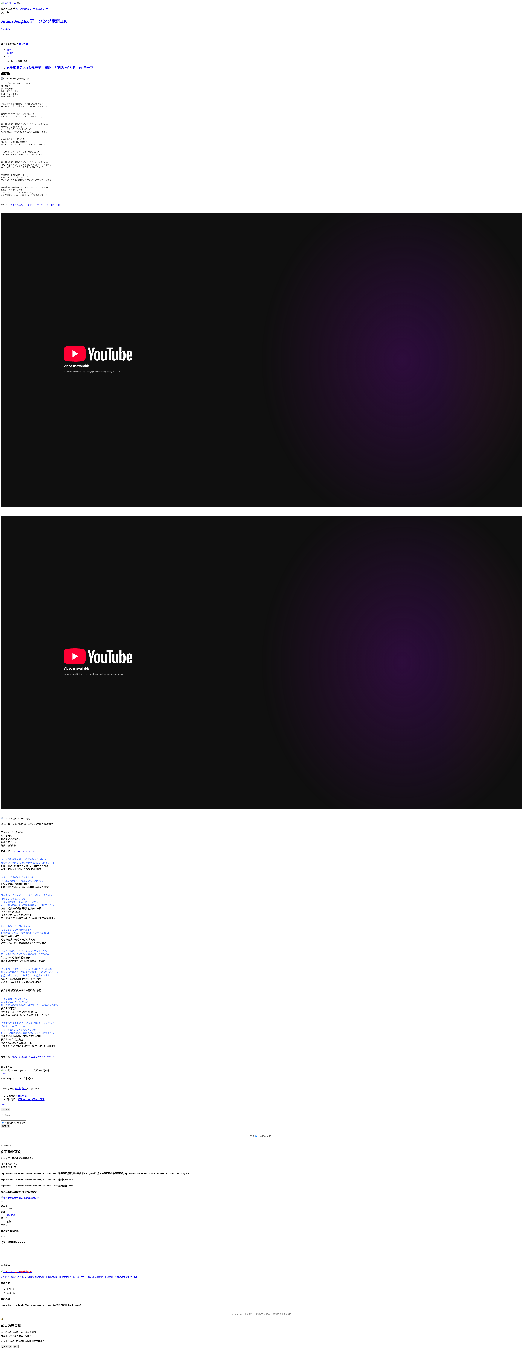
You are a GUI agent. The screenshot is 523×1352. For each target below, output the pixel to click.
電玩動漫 (23, 44)
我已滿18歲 (6, 1347)
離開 (15, 1347)
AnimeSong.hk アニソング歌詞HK (34, 21)
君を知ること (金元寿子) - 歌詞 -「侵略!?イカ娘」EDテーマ (50, 67)
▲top (3, 1104)
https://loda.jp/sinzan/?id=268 (23, 851)
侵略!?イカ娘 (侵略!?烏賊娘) (31, 1099)
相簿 (9, 49)
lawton (4, 1073)
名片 (9, 56)
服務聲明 (287, 1314)
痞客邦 (18, 1088)
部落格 (10, 53)
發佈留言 (5, 1126)
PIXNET (241, 1314)
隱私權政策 (276, 1314)
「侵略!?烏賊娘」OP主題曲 (24, 1057)
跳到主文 (5, 29)
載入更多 (5, 1110)
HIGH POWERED (47, 1057)
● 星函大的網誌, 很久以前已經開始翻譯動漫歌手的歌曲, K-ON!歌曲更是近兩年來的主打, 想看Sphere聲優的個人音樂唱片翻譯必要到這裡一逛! (69, 1277)
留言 (24, 1088)
